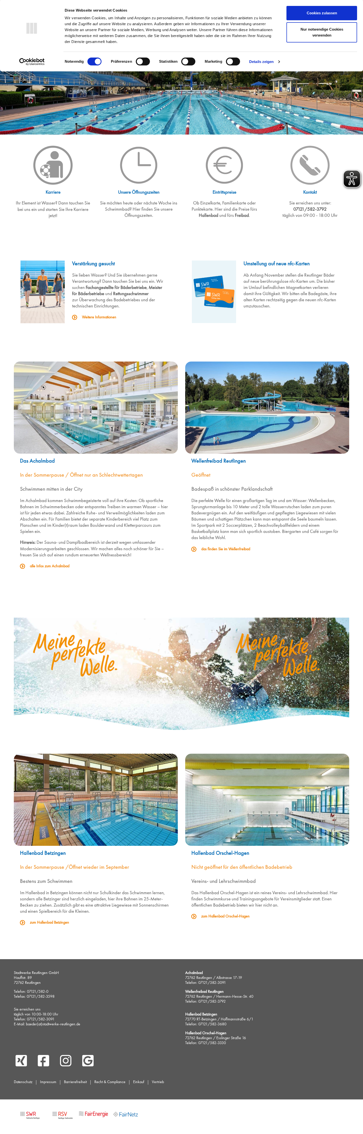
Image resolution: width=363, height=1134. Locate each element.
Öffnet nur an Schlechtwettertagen (106, 475)
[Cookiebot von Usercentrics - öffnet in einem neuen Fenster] (32, 61)
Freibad (242, 215)
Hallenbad (209, 215)
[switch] (143, 61)
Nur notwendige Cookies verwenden (322, 32)
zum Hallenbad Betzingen (49, 923)
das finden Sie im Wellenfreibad (226, 549)
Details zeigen (261, 62)
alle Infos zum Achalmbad (49, 566)
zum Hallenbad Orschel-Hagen (225, 916)
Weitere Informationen (99, 317)
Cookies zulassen (322, 13)
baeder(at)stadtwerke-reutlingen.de (53, 1024)
